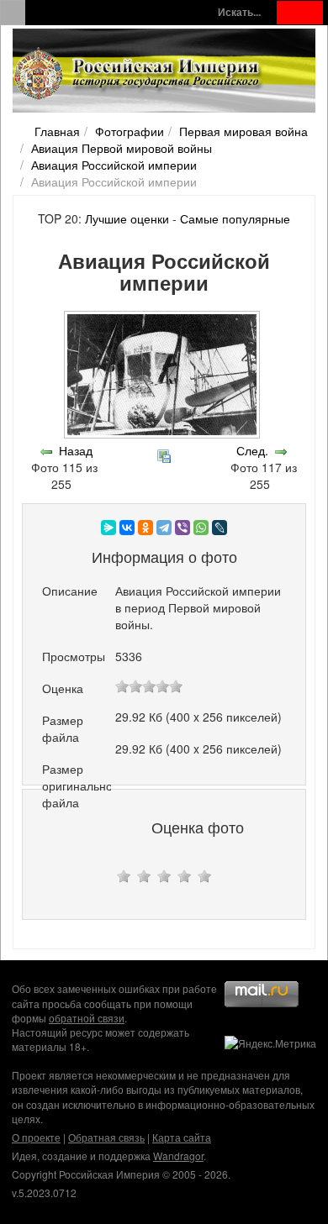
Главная (57, 131)
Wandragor (178, 1155)
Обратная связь (106, 1137)
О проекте (36, 1137)
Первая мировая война (243, 131)
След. (252, 450)
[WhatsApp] (201, 527)
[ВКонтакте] (127, 527)
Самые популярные (235, 218)
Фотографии (129, 131)
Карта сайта (181, 1137)
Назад (76, 450)
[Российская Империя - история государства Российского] (139, 74)
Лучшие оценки (127, 218)
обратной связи (86, 1018)
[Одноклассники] (145, 527)
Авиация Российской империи (114, 164)
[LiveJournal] (219, 527)
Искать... (239, 12)
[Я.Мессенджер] (108, 527)
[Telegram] (164, 527)
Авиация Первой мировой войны (121, 147)
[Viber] (182, 527)
